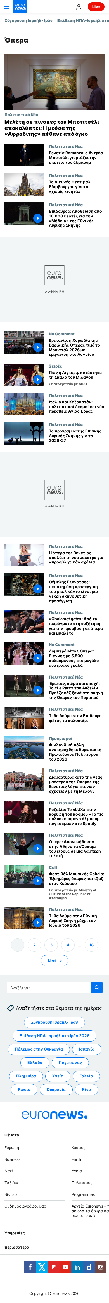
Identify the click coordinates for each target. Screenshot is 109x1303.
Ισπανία (86, 1049)
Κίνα (86, 1089)
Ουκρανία (56, 1089)
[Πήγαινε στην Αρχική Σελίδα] (20, 6)
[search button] (97, 987)
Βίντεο (10, 1194)
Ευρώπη (11, 1147)
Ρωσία (24, 1089)
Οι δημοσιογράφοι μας (25, 1206)
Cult (53, 867)
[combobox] (55, 987)
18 (91, 944)
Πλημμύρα (26, 1076)
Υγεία (57, 1076)
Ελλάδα (34, 1062)
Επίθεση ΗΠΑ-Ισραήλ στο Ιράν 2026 (54, 1035)
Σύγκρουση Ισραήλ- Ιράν (28, 20)
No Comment (62, 333)
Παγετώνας (70, 1062)
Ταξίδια (11, 1182)
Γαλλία (86, 1076)
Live (96, 6)
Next (52, 960)
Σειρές (55, 366)
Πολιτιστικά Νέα (21, 114)
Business (12, 1159)
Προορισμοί (60, 738)
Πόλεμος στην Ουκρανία (39, 1049)
